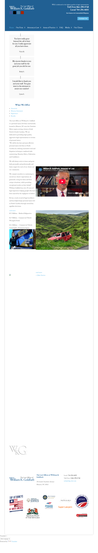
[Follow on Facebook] (10, 12)
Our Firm (19, 28)
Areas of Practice (49, 28)
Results (13, 116)
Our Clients (78, 28)
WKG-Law (34, 529)
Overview (14, 108)
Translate (14, 541)
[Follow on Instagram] (18, 12)
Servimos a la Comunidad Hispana (77, 13)
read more (12, 211)
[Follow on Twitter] (14, 12)
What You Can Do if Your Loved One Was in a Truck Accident (61, 253)
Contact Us (83, 18)
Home (11, 28)
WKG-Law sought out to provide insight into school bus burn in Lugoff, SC (22, 255)
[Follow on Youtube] (22, 12)
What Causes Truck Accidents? (22, 421)
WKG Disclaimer (14, 529)
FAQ (61, 28)
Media (67, 28)
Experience (14, 113)
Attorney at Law (33, 28)
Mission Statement (17, 111)
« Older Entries (40, 275)
